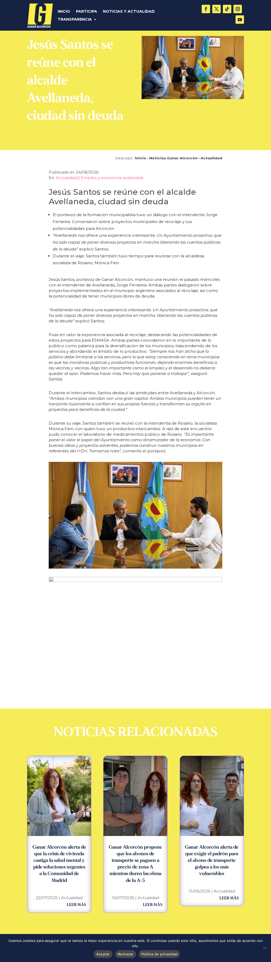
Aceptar (103, 954)
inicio (140, 158)
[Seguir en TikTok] (227, 9)
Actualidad (211, 158)
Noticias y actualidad (129, 12)
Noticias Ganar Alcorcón (173, 158)
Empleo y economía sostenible (112, 177)
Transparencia (75, 19)
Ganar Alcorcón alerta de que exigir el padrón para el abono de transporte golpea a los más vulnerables (211, 860)
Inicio (64, 12)
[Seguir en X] (216, 9)
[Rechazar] (264, 948)
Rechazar (125, 954)
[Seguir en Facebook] (206, 9)
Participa (86, 12)
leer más (76, 904)
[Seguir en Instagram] (237, 9)
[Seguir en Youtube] (240, 19)
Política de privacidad (159, 954)
